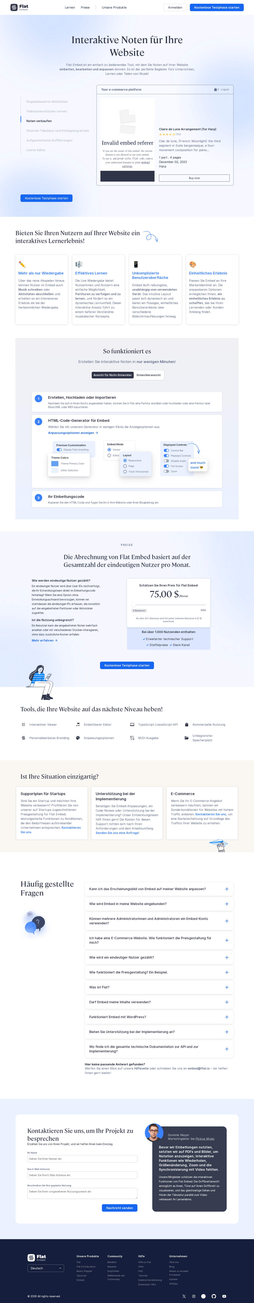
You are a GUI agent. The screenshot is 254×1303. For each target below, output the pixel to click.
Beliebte (111, 1261)
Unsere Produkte (114, 7)
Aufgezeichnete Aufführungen (49, 140)
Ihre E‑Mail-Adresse (38, 1168)
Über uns (174, 1261)
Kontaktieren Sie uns (210, 813)
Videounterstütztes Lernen (46, 111)
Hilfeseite (141, 1067)
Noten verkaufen (39, 121)
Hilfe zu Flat (144, 1261)
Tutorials (143, 1274)
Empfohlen (113, 1270)
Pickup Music (205, 1138)
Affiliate (173, 1283)
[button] (159, 888)
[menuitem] (120, 1261)
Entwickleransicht (149, 374)
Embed (80, 1279)
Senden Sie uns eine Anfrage (117, 832)
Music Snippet (84, 1270)
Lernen (70, 7)
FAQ (140, 1270)
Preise (85, 7)
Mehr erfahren (43, 640)
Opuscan (81, 1274)
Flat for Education (86, 1265)
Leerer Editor (36, 150)
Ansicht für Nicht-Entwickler (113, 374)
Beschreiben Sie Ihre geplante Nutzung (49, 1184)
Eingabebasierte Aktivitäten (47, 101)
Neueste (111, 1265)
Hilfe (140, 1265)
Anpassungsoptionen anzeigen (71, 432)
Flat (79, 1261)
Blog (171, 1265)
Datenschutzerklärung (150, 1279)
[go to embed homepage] (19, 7)
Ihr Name (32, 1152)
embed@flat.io (199, 1067)
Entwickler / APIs (147, 1283)
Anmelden (175, 7)
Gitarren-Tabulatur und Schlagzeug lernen (57, 130)
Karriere (173, 1278)
